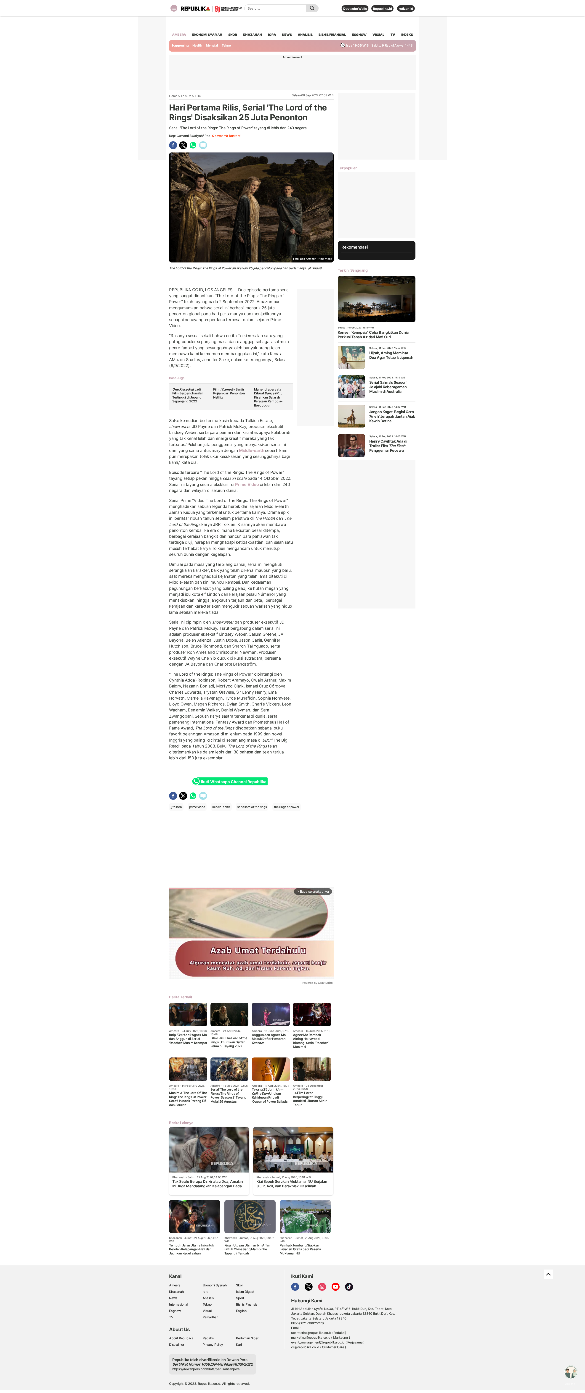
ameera (179, 35)
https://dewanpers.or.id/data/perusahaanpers (206, 1369)
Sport (240, 1298)
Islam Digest (245, 1291)
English (241, 1311)
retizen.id (406, 8)
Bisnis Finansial (332, 35)
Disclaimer (176, 1344)
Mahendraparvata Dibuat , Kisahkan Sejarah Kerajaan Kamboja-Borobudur (268, 397)
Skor (239, 1285)
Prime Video (247, 484)
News (173, 1298)
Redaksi (209, 1338)
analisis (305, 35)
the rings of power (286, 807)
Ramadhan (210, 1317)
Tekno (226, 45)
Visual (207, 1311)
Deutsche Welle (355, 8)
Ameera (175, 1285)
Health (197, 45)
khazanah (252, 35)
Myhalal (212, 45)
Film (197, 96)
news (287, 35)
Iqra (205, 1291)
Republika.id (382, 8)
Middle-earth (251, 450)
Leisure (186, 96)
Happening (180, 45)
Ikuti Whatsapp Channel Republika (233, 781)
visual (378, 35)
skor (232, 35)
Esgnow (175, 1311)
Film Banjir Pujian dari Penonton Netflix (229, 393)
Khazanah (176, 1291)
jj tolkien (176, 807)
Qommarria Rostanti (226, 136)
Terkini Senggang (353, 270)
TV (393, 35)
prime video (197, 807)
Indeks (407, 35)
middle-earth (221, 807)
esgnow (359, 35)
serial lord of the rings (252, 807)
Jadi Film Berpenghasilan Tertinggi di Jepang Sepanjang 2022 (187, 395)
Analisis (208, 1298)
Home (173, 96)
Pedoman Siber (247, 1338)
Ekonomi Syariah (207, 35)
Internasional (178, 1304)
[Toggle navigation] (174, 8)
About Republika (181, 1338)
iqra (272, 35)
